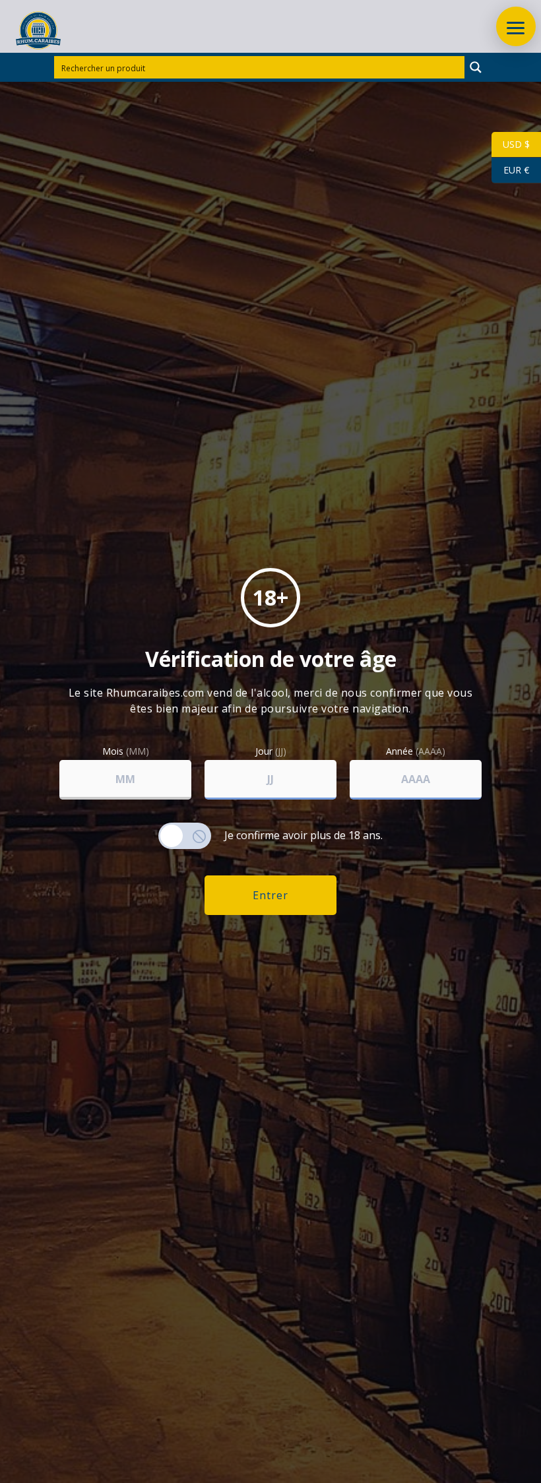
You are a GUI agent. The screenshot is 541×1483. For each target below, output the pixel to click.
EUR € (510, 170)
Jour (270, 751)
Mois (125, 751)
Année (415, 751)
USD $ (511, 144)
